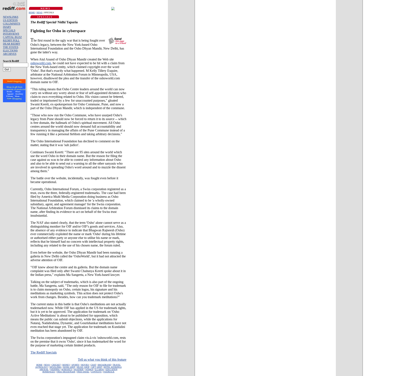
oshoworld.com (40, 63)
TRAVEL (117, 365)
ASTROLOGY (41, 367)
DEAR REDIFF (11, 43)
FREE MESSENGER (66, 372)
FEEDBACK (108, 372)
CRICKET (56, 365)
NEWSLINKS (10, 16)
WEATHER (79, 369)
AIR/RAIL (43, 369)
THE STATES (10, 47)
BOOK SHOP (69, 367)
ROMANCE (66, 369)
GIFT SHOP (96, 367)
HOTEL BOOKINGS (113, 367)
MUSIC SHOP (83, 367)
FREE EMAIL (83, 372)
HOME (32, 12)
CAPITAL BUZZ (12, 37)
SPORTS (75, 365)
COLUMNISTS (11, 23)
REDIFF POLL (11, 40)
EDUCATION (111, 369)
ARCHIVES (9, 53)
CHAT (93, 365)
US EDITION (10, 20)
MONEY (66, 365)
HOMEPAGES (48, 372)
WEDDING (55, 369)
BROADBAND (104, 365)
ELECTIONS (10, 50)
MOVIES (85, 365)
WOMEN (89, 369)
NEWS (39, 12)
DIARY (7, 27)
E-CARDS (99, 369)
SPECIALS (9, 30)
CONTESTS (96, 372)
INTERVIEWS (11, 33)
